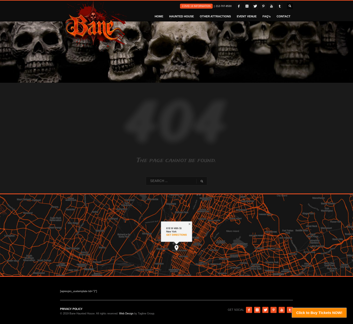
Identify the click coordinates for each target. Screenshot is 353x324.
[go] (202, 181)
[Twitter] (255, 6)
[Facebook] (239, 6)
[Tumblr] (280, 6)
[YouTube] (271, 6)
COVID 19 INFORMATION (196, 6)
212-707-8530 (224, 6)
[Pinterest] (263, 6)
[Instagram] (247, 6)
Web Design (126, 313)
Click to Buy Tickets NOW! (319, 313)
